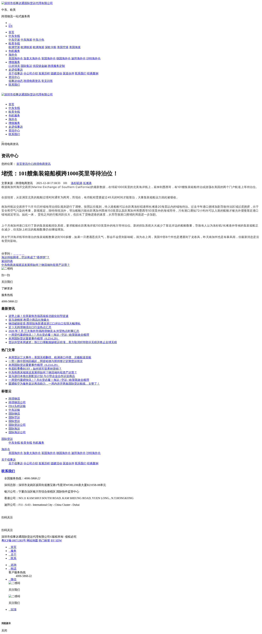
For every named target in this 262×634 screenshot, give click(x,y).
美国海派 (75, 47)
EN (10, 25)
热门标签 (44, 540)
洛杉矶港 (76, 183)
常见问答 (47, 80)
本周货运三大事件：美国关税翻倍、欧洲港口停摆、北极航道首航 (50, 357)
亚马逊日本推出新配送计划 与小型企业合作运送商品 (42, 376)
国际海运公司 (17, 432)
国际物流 (14, 413)
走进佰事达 (16, 69)
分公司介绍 (31, 73)
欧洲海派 (38, 47)
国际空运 (14, 417)
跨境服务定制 (56, 65)
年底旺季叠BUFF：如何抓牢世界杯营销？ (35, 368)
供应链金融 (40, 65)
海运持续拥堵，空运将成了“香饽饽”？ (25, 257)
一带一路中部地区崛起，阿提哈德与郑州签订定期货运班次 (46, 361)
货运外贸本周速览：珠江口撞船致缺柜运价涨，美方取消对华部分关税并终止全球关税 (63, 342)
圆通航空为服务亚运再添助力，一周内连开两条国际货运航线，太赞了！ (54, 383)
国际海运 (14, 428)
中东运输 (14, 409)
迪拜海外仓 (78, 58)
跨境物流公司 (17, 402)
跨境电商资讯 (32, 80)
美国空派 (62, 47)
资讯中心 (14, 77)
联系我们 (80, 73)
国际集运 (26, 65)
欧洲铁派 (26, 47)
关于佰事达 (16, 73)
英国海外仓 (48, 58)
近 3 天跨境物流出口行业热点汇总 (30, 327)
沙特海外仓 (93, 58)
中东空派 (14, 39)
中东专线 (14, 35)
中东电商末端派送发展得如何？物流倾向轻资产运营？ (35, 264)
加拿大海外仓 (32, 58)
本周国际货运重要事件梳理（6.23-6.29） (34, 338)
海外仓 (13, 54)
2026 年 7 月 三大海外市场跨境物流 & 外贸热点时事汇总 (44, 331)
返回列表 (7, 261)
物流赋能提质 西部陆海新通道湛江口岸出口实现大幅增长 (45, 323)
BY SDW (56, 540)
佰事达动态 (16, 80)
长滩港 (87, 183)
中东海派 (26, 39)
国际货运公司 (17, 424)
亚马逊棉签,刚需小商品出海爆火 (29, 319)
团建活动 (56, 73)
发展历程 (44, 73)
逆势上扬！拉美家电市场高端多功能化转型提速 (38, 316)
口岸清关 (14, 65)
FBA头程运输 (17, 406)
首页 (11, 32)
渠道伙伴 (68, 73)
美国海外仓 (16, 58)
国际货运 (14, 421)
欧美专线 (14, 43)
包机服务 (14, 50)
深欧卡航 (50, 47)
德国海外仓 (63, 58)
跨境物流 (14, 398)
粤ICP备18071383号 (13, 540)
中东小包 (38, 39)
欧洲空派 (14, 47)
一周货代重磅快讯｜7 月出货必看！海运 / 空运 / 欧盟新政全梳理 (49, 334)
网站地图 (32, 540)
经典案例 (92, 73)
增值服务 (14, 62)
